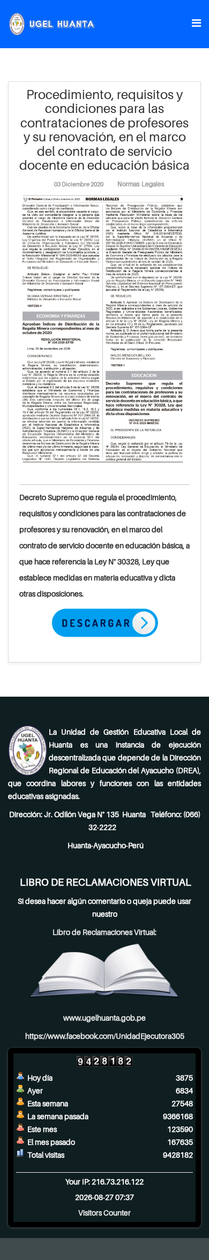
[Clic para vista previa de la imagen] (104, 329)
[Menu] (196, 23)
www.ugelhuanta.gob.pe (104, 1017)
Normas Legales (141, 184)
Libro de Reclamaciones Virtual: (104, 932)
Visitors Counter (104, 1212)
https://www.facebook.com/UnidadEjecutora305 (104, 1035)
